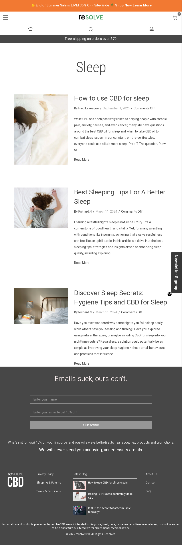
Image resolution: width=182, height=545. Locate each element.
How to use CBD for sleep (111, 98)
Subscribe (91, 425)
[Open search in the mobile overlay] (91, 29)
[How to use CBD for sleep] (41, 129)
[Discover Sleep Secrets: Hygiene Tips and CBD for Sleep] (41, 306)
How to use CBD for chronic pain (108, 482)
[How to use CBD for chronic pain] (79, 485)
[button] (176, 272)
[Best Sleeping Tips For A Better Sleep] (41, 207)
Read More (81, 159)
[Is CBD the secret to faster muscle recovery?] (79, 510)
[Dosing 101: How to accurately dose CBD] (79, 496)
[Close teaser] (169, 294)
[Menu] (5, 17)
